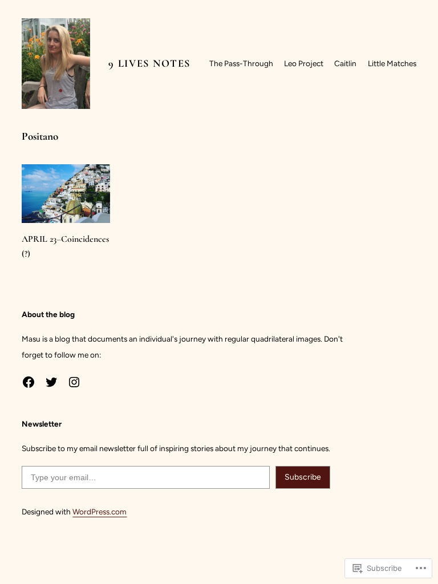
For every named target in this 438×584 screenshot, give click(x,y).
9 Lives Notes (149, 63)
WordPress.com (99, 511)
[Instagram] (74, 382)
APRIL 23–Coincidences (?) (65, 246)
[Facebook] (28, 382)
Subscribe (303, 477)
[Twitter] (51, 382)
